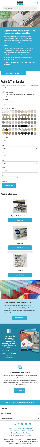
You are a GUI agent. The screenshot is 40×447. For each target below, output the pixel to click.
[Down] (17, 179)
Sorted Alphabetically (7, 102)
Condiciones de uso (13, 431)
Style (3, 145)
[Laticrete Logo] (17, 3)
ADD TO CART (9, 185)
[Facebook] (11, 424)
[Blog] (30, 424)
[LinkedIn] (26, 424)
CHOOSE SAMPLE (20, 220)
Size (3, 160)
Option (3, 167)
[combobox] (20, 8)
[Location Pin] (38, 3)
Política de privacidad (27, 431)
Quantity (4, 175)
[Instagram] (18, 424)
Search (34, 8)
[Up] (17, 177)
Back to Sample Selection (14, 73)
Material (4, 152)
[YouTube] (22, 424)
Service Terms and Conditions (20, 433)
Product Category (6, 137)
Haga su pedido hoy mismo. (9, 347)
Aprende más (19, 318)
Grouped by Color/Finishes (8, 108)
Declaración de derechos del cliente (20, 428)
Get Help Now (19, 390)
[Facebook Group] (15, 424)
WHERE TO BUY (32, 2)
